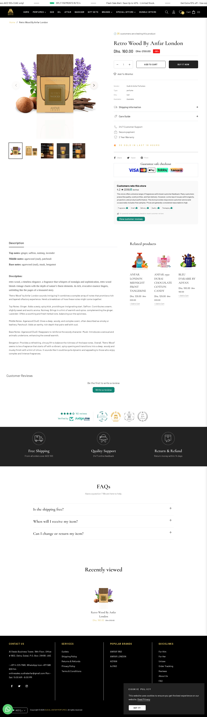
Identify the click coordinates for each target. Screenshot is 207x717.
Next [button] (94, 85)
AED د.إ (19, 710)
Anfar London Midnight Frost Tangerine (138, 283)
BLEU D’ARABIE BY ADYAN (187, 278)
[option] (55, 83)
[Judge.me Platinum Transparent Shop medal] (102, 416)
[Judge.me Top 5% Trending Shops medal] (142, 416)
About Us (163, 676)
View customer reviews (131, 219)
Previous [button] (16, 85)
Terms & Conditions (71, 671)
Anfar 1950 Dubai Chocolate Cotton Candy (163, 283)
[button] (166, 12)
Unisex (162, 661)
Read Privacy (143, 699)
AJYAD (113, 666)
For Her (162, 656)
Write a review (103, 389)
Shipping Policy (69, 656)
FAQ (161, 680)
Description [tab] (16, 243)
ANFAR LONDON (118, 656)
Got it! (137, 708)
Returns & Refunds (71, 661)
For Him (162, 651)
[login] (173, 12)
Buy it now (184, 64)
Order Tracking (166, 666)
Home (12, 22)
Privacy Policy (68, 666)
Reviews (163, 671)
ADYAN (113, 661)
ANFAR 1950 (116, 651)
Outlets (65, 651)
